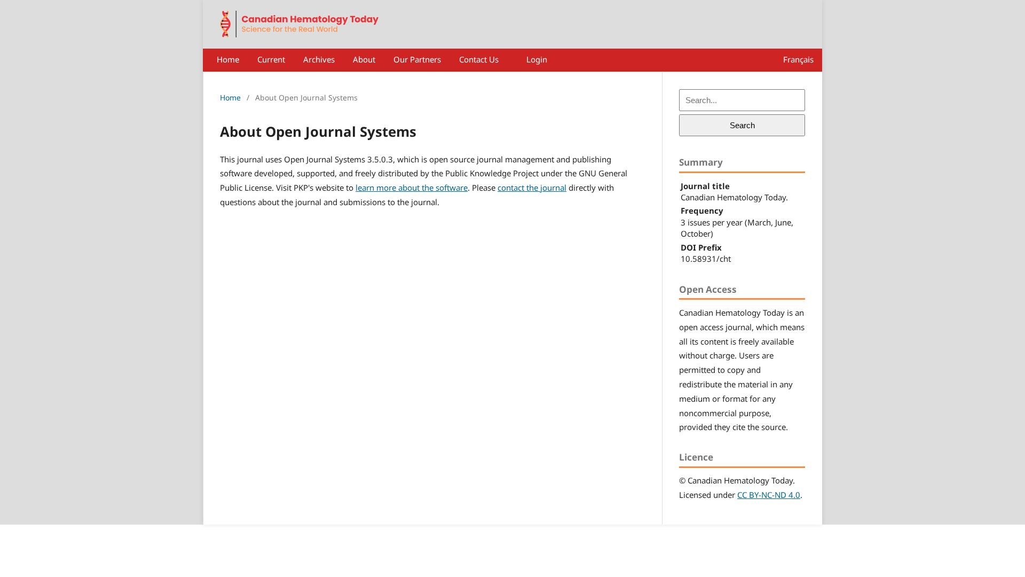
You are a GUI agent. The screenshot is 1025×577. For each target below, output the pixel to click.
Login (536, 59)
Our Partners (417, 59)
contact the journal (532, 187)
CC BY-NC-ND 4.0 (768, 494)
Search (742, 125)
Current (271, 59)
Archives (319, 59)
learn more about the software (412, 187)
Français (798, 59)
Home (228, 59)
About (364, 59)
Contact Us (479, 59)
